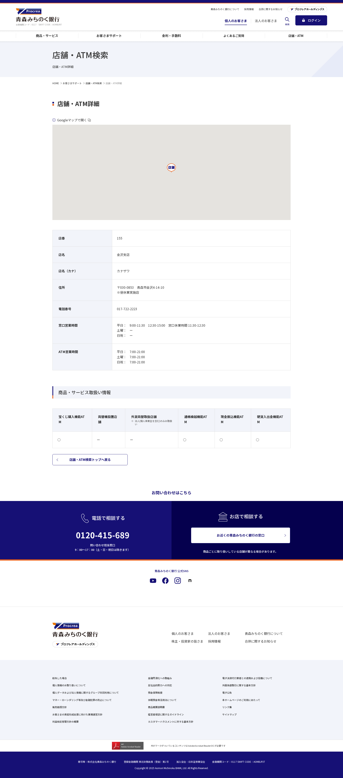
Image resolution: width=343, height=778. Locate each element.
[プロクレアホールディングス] (307, 9)
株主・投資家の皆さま (187, 641)
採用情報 (214, 641)
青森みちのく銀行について (264, 633)
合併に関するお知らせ (261, 641)
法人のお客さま (219, 633)
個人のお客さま (183, 633)
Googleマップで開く (72, 120)
